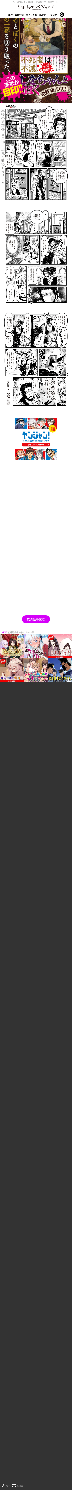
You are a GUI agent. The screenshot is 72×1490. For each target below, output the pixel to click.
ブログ (53, 15)
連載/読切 (19, 15)
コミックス (31, 15)
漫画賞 (42, 15)
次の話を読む (36, 619)
